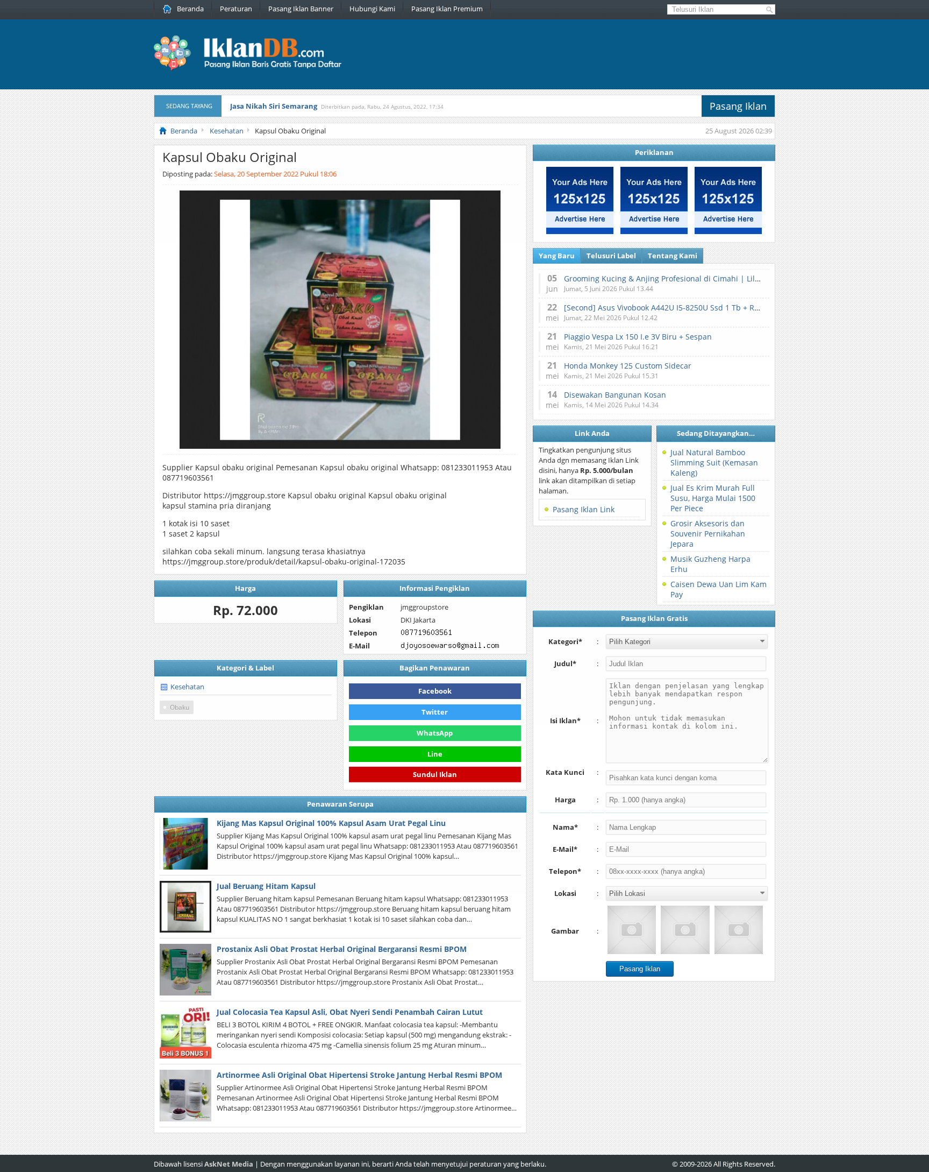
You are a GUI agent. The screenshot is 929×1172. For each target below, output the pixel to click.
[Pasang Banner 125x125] (580, 231)
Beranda (190, 8)
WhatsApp (435, 733)
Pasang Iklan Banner (300, 8)
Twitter (434, 712)
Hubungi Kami (372, 8)
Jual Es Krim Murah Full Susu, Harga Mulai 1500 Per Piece (712, 498)
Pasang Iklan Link (583, 509)
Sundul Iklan (435, 773)
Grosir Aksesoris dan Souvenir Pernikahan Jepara (707, 533)
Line (434, 754)
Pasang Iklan (738, 106)
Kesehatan (187, 686)
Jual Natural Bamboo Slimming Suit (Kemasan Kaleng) (714, 462)
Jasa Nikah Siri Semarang (273, 106)
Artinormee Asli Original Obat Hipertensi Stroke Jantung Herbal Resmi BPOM (359, 1075)
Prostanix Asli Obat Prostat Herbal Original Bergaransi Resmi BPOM (342, 949)
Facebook (435, 691)
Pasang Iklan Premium (447, 8)
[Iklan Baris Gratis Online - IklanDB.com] (254, 68)
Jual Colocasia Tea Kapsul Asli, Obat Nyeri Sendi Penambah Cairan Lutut (350, 1012)
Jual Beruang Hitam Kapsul (266, 886)
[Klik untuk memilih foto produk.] (632, 930)
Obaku (179, 707)
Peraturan (236, 8)
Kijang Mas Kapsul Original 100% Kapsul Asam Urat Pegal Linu (331, 823)
